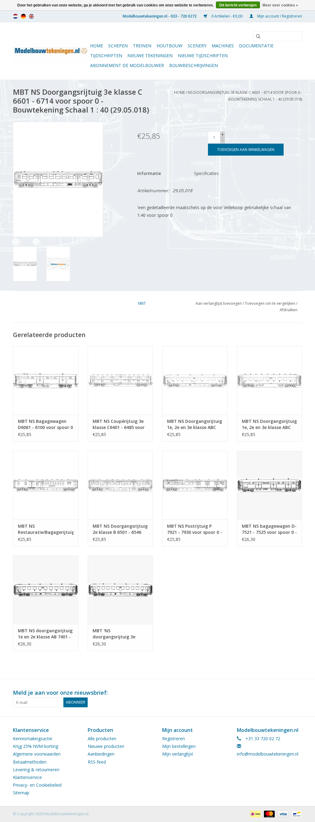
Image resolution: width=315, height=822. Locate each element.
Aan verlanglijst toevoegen (219, 303)
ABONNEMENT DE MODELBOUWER (127, 65)
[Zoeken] (256, 36)
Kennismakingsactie (32, 738)
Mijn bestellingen (179, 746)
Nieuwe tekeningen (150, 55)
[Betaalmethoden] (254, 813)
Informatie (149, 173)
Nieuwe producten (106, 746)
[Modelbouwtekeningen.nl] (50, 50)
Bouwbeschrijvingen (193, 65)
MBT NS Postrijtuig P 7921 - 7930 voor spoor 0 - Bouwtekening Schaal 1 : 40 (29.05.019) (194, 529)
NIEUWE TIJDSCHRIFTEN (203, 55)
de (23, 16)
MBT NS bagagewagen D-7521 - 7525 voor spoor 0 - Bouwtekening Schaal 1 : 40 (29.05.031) (269, 529)
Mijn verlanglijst (177, 754)
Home (96, 46)
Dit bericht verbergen (238, 5)
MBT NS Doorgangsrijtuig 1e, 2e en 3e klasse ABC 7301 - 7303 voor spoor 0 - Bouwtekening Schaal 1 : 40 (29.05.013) (194, 424)
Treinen (142, 46)
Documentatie (256, 46)
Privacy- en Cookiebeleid (37, 785)
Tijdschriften (106, 55)
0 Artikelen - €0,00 (226, 16)
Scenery (197, 46)
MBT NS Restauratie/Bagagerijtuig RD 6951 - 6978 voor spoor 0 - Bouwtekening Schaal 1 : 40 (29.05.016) (46, 529)
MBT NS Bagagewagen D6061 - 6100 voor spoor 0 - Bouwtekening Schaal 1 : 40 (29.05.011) (45, 424)
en (31, 16)
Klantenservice (27, 777)
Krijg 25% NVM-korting (35, 746)
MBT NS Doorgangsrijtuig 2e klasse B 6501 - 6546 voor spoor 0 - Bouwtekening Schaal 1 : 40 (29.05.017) (120, 529)
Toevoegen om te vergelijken (270, 303)
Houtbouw (169, 46)
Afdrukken (288, 309)
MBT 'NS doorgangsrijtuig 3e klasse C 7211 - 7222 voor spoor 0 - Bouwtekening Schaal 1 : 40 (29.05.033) (119, 634)
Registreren (173, 738)
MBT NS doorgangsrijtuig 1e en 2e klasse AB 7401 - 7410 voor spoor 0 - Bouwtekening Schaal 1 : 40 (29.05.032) (45, 634)
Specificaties (206, 173)
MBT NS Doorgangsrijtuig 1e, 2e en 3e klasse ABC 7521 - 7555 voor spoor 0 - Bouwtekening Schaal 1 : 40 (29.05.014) (269, 424)
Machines (223, 46)
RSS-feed (97, 762)
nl (15, 16)
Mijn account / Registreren (279, 16)
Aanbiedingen (101, 754)
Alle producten (102, 738)
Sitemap (21, 793)
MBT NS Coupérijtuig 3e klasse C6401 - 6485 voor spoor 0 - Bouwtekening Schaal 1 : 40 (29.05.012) (119, 424)
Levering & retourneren (36, 769)
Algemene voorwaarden (37, 754)
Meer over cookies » (280, 5)
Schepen (118, 46)
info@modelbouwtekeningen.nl (267, 754)
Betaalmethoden (29, 762)
